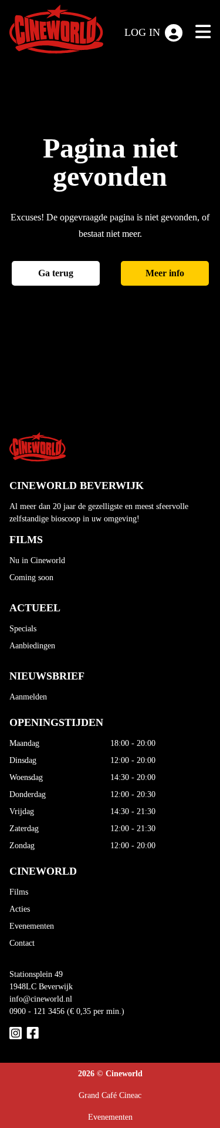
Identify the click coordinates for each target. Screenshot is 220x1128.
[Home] (56, 31)
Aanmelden (28, 696)
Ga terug (55, 273)
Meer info (164, 273)
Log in (142, 32)
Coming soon (31, 577)
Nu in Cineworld (37, 560)
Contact (22, 943)
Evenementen (31, 926)
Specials (22, 628)
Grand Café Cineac (110, 1095)
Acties (19, 909)
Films (18, 892)
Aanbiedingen (32, 645)
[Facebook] (32, 1033)
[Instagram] (15, 1033)
